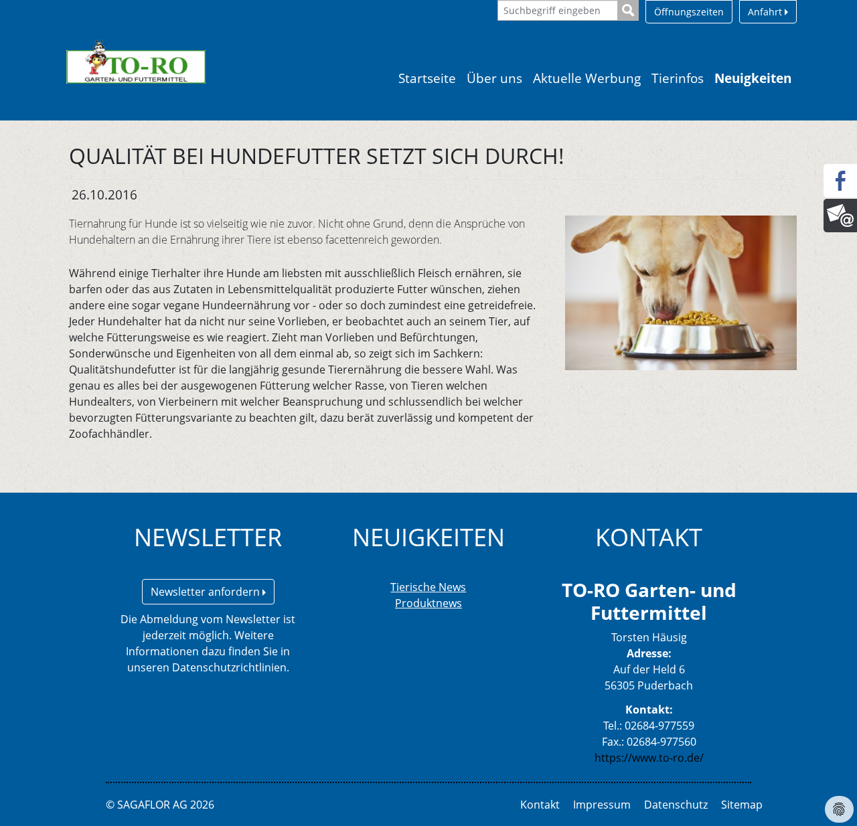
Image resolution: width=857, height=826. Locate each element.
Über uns (494, 78)
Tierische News (428, 587)
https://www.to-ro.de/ (649, 757)
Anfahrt (766, 11)
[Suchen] (628, 10)
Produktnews (428, 603)
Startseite (427, 78)
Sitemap (742, 804)
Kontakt (540, 804)
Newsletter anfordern (206, 591)
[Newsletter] (840, 215)
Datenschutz (676, 804)
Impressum (602, 804)
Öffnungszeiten (689, 11)
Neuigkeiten (752, 78)
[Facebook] (840, 180)
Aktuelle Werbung (587, 78)
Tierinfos (677, 78)
